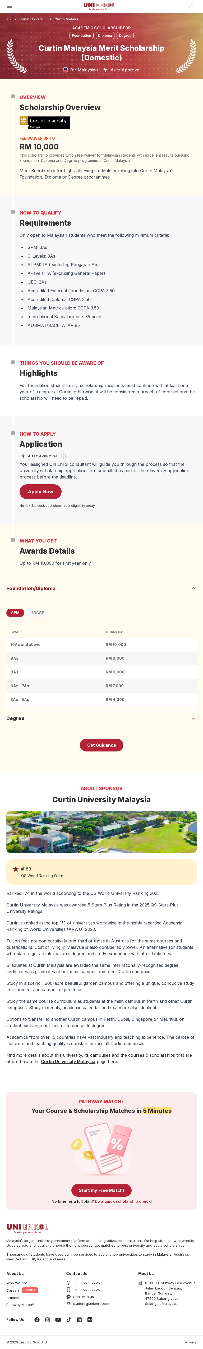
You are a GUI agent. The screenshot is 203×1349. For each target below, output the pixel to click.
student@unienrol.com (91, 1303)
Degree (15, 718)
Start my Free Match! (101, 1190)
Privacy (191, 1342)
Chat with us (83, 1297)
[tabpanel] (101, 667)
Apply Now (40, 491)
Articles (12, 1298)
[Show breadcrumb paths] (9, 19)
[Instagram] (47, 1319)
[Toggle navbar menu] (9, 6)
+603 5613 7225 (86, 1283)
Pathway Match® (20, 1304)
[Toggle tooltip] (63, 456)
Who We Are (16, 1283)
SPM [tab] (15, 612)
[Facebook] (37, 1319)
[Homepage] (99, 6)
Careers (13, 1290)
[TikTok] (69, 1319)
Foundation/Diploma (31, 588)
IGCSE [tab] (38, 612)
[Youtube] (58, 1319)
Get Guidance (101, 745)
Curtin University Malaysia (68, 1061)
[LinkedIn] (79, 1319)
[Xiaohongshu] (90, 1319)
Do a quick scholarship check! (123, 1201)
